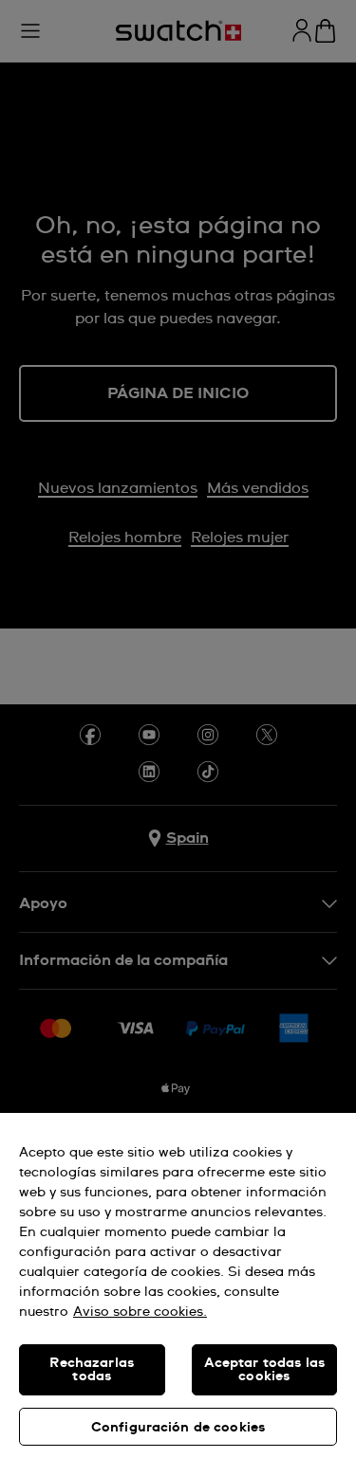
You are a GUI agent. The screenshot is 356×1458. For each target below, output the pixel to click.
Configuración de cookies (178, 1427)
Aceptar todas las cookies (264, 1370)
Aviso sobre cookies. (140, 1312)
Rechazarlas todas (91, 1370)
